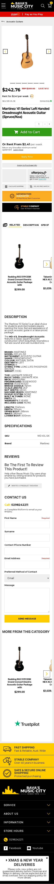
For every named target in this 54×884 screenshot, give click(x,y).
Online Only (45, 101)
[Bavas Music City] (22, 6)
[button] (48, 6)
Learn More (18, 150)
